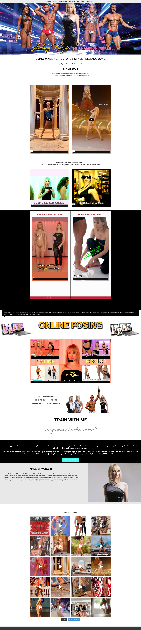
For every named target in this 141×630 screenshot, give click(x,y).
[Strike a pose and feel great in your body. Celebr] (81, 566)
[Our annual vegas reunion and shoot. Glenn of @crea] (60, 587)
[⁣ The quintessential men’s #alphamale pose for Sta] (81, 526)
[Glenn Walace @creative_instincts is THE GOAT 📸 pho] (40, 546)
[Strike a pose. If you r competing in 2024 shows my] (60, 566)
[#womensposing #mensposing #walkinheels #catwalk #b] (40, 526)
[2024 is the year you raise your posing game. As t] (101, 546)
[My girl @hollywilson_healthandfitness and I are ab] (81, 587)
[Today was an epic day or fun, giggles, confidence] (81, 607)
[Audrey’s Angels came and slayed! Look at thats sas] (40, 566)
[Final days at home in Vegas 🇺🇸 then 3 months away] (60, 546)
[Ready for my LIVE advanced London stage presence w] (101, 607)
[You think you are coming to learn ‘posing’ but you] (81, 546)
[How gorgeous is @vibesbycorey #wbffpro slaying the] (101, 587)
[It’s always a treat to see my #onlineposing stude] (101, 526)
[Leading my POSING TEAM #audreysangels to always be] (40, 587)
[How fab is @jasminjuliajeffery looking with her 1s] (60, 607)
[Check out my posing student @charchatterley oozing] (40, 607)
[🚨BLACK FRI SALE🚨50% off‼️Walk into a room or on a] (60, 526)
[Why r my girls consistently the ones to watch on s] (101, 566)
